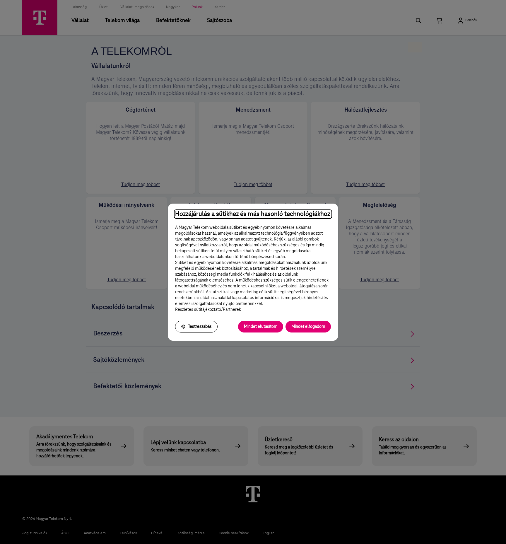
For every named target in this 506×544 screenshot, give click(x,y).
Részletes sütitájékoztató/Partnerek (208, 309)
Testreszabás (200, 326)
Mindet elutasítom (260, 326)
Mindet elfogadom (308, 326)
